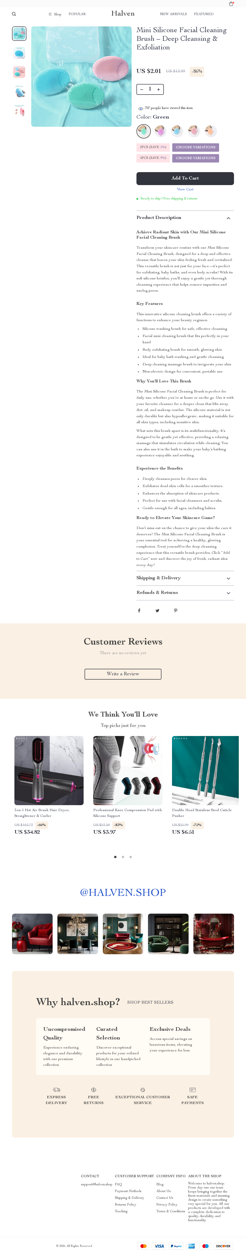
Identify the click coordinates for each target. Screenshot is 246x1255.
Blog (160, 1184)
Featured (204, 14)
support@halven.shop (96, 1184)
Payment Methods (128, 1191)
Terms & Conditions (170, 1211)
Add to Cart (185, 178)
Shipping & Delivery (129, 1198)
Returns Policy (125, 1205)
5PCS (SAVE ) (153, 158)
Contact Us (164, 1198)
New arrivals (173, 14)
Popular (77, 14)
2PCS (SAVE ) (153, 147)
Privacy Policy (167, 1205)
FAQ (118, 1184)
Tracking (121, 1211)
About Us (163, 1191)
